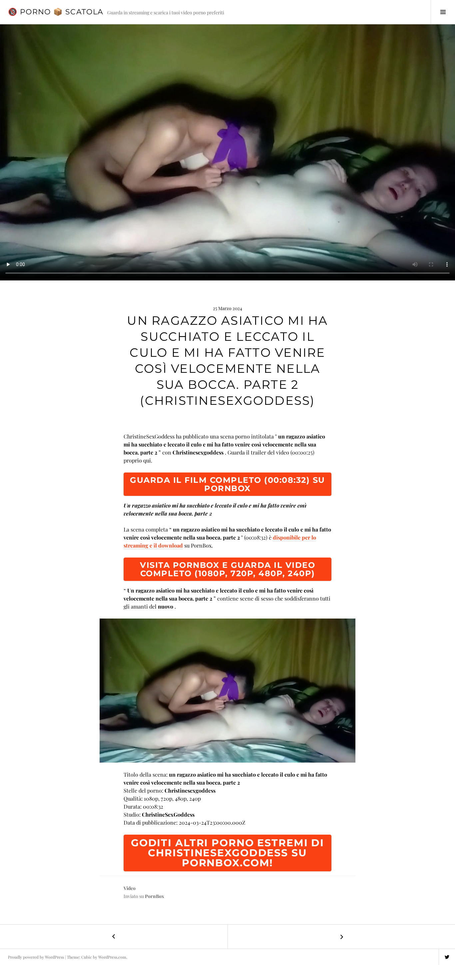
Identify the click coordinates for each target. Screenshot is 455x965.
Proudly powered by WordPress (36, 957)
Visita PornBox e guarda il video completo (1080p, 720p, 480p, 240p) (227, 569)
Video (130, 888)
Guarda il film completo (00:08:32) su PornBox (227, 484)
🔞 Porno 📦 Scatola (55, 11)
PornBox (154, 896)
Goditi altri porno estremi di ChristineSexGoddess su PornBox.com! (227, 853)
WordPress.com (112, 957)
